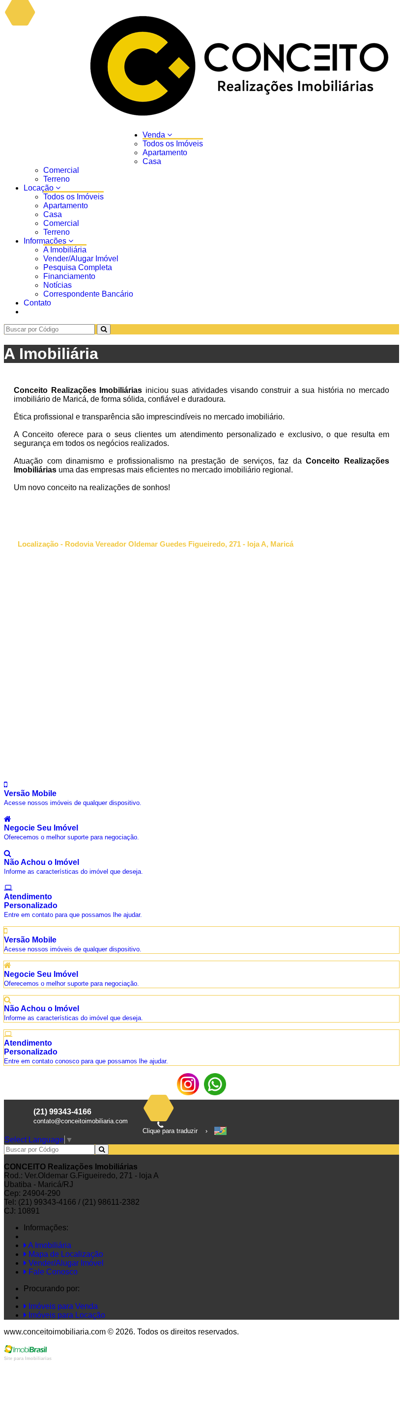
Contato (37, 303)
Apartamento (165, 152)
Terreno (56, 179)
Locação (40, 188)
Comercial (61, 170)
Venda (155, 135)
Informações (46, 241)
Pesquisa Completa (77, 267)
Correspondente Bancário (88, 294)
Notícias (57, 285)
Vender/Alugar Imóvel (80, 258)
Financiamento (69, 276)
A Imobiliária (64, 250)
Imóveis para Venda (62, 1306)
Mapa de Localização (65, 1254)
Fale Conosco (52, 1272)
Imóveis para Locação (66, 1315)
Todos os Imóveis (173, 143)
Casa (152, 161)
